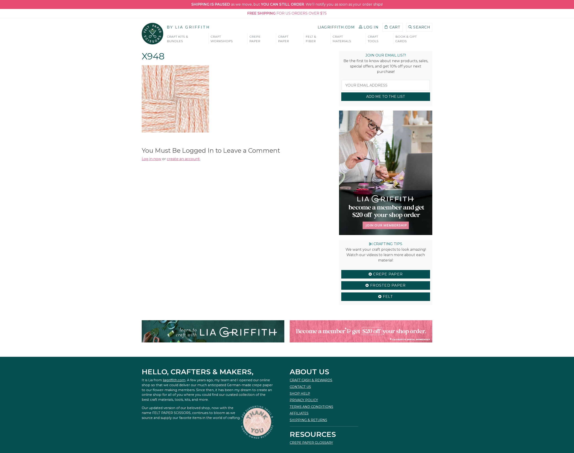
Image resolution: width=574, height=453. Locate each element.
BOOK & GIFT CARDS (406, 39)
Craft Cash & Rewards (311, 380)
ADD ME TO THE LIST (385, 96)
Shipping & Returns (308, 420)
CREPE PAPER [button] (255, 39)
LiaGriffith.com (336, 27)
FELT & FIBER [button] (311, 39)
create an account (183, 159)
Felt (387, 296)
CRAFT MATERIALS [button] (342, 39)
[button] (368, 27)
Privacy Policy (304, 400)
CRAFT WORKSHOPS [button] (222, 39)
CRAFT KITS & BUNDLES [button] (177, 39)
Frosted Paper (387, 285)
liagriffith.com (174, 380)
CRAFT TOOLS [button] (373, 39)
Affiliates (299, 413)
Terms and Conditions (311, 407)
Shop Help (300, 394)
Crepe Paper (387, 274)
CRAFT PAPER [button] (283, 39)
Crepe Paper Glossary (311, 443)
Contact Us (300, 387)
